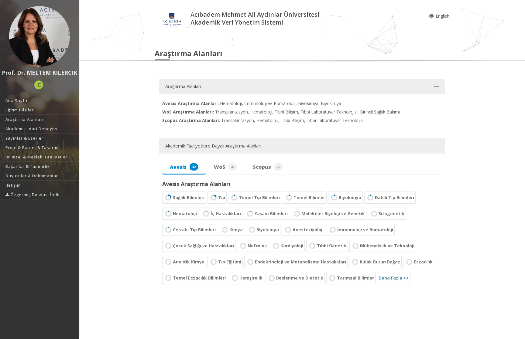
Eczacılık (423, 262)
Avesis (183, 167)
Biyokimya (350, 197)
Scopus (266, 167)
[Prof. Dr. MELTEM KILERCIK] (39, 36)
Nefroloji (257, 246)
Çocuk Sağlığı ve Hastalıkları (203, 246)
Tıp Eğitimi (229, 262)
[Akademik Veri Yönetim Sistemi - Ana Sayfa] (172, 19)
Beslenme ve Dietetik (299, 278)
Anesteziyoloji (308, 229)
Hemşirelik (250, 278)
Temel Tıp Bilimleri (259, 197)
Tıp (221, 197)
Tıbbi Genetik (331, 246)
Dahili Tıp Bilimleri (394, 197)
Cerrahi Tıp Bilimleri (194, 229)
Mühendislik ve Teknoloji (387, 246)
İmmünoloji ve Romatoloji (365, 229)
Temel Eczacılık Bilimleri (199, 278)
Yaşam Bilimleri (271, 213)
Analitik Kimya (188, 262)
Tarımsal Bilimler (355, 278)
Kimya (236, 229)
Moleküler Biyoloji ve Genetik (333, 213)
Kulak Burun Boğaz (380, 262)
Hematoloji (185, 213)
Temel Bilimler (309, 197)
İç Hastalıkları (226, 213)
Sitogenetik (391, 213)
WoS (224, 167)
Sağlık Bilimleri (188, 197)
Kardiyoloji (291, 246)
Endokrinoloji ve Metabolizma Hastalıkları (300, 262)
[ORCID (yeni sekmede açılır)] (39, 85)
